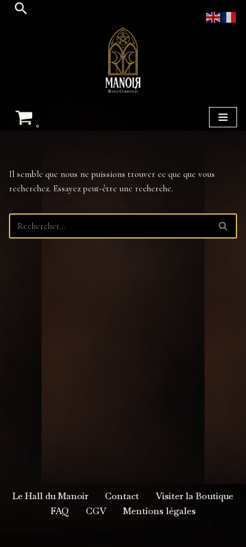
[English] (214, 16)
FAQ (60, 511)
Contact (122, 496)
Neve (74, 535)
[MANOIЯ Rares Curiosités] (123, 60)
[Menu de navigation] (223, 117)
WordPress (161, 535)
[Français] (229, 16)
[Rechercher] (21, 8)
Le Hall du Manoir (50, 496)
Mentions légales (159, 511)
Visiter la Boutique (194, 496)
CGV (96, 511)
